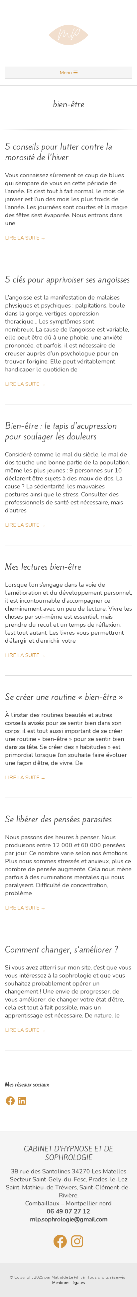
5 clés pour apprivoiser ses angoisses (67, 279)
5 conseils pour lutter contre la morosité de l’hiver (58, 152)
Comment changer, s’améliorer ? (61, 949)
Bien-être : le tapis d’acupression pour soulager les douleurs (61, 431)
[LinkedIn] (22, 1100)
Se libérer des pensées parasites (58, 819)
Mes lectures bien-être (43, 566)
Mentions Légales (68, 1282)
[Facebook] (10, 1100)
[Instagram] (77, 1241)
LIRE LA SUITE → (25, 238)
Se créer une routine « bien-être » (64, 697)
